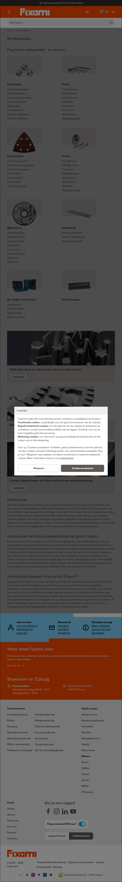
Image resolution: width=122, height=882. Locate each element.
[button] (82, 468)
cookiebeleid (66, 458)
